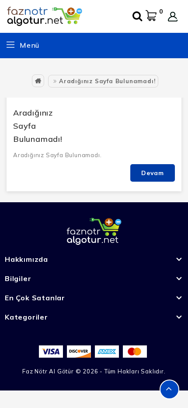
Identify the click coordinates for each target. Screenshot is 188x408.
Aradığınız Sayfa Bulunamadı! (107, 80)
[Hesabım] (172, 16)
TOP (169, 389)
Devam (152, 173)
